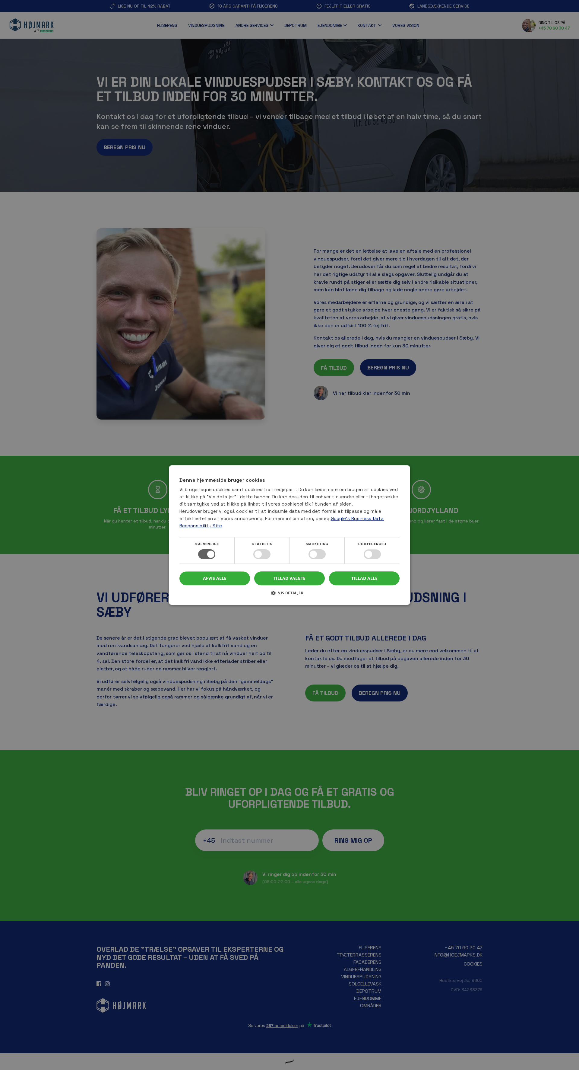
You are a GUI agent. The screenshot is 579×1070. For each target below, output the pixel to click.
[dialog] (289, 535)
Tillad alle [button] (364, 578)
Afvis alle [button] (214, 578)
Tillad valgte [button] (289, 578)
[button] (289, 595)
